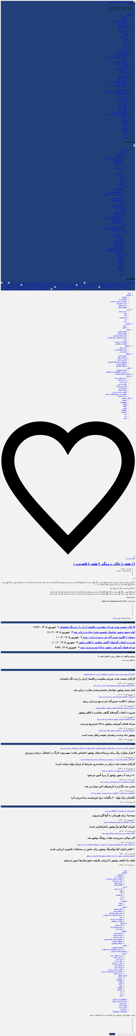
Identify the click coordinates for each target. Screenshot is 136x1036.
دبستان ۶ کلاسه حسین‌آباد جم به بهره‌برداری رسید (109, 637)
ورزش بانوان (122, 100)
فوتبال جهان (122, 110)
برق (125, 41)
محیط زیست (122, 53)
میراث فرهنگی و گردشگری (117, 57)
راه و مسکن (122, 25)
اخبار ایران (123, 72)
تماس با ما (123, 1005)
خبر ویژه (129, 558)
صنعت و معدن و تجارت (118, 21)
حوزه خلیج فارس (121, 70)
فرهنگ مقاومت (121, 86)
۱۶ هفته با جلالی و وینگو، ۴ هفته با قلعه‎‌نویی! (104, 564)
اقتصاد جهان (122, 27)
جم (125, 134)
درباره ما (123, 1009)
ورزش (128, 96)
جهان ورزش (122, 104)
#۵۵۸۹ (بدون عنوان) (120, 999)
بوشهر (124, 120)
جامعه (129, 49)
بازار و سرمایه (122, 23)
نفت (125, 33)
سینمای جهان (122, 78)
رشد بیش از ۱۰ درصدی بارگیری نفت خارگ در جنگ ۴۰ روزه (77, 287)
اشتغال (124, 17)
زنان (125, 59)
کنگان (125, 124)
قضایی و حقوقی (121, 64)
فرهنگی (128, 74)
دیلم (125, 138)
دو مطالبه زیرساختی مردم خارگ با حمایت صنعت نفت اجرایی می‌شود (110, 283)
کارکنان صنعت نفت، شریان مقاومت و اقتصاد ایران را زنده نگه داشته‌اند (97, 627)
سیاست (128, 43)
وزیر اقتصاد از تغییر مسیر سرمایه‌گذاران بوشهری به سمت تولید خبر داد (25, 289)
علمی (129, 88)
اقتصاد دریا (123, 19)
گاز (125, 35)
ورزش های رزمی (120, 98)
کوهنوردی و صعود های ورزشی (116, 114)
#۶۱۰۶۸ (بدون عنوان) (119, 1001)
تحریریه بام (116, 618)
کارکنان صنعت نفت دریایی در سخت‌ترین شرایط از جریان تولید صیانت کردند (49, 285)
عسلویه (124, 132)
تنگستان (124, 130)
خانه (129, 13)
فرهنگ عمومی (121, 84)
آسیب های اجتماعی (120, 55)
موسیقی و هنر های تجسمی (117, 82)
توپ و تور (123, 102)
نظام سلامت (122, 51)
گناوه (125, 126)
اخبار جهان (123, 68)
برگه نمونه (123, 1003)
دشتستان (123, 122)
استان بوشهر (126, 118)
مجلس (124, 47)
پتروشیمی (123, 37)
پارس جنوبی (122, 31)
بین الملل (128, 66)
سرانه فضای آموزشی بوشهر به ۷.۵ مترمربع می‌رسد (107, 647)
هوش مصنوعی (121, 90)
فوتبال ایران (122, 108)
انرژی (129, 29)
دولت (125, 45)
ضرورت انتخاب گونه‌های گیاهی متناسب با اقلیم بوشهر (107, 642)
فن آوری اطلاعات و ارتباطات (116, 92)
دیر (126, 136)
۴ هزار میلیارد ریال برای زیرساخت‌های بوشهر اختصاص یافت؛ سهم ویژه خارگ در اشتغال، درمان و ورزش (46, 283)
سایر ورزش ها (121, 106)
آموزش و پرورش (121, 62)
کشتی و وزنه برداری (119, 112)
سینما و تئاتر (122, 76)
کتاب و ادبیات (122, 80)
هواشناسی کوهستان (120, 1011)
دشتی (125, 128)
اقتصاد (128, 15)
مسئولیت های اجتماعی (123, 94)
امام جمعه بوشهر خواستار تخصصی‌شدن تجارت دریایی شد (104, 632)
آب (126, 39)
